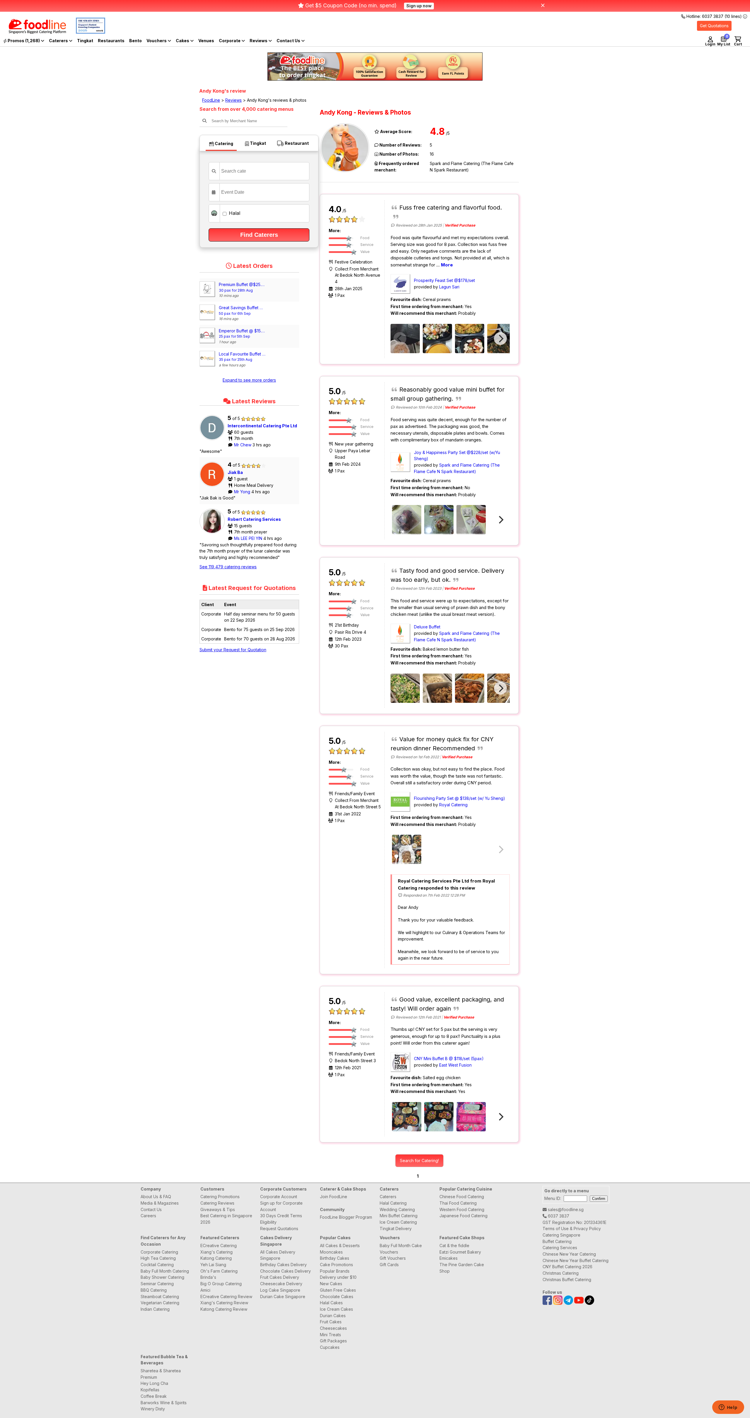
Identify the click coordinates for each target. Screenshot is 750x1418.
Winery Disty (153, 1408)
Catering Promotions (220, 1196)
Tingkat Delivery (396, 1228)
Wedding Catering (397, 1209)
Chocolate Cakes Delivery (285, 1271)
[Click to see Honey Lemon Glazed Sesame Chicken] (437, 688)
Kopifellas (150, 1389)
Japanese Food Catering (463, 1215)
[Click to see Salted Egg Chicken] (406, 1116)
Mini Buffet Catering (398, 1215)
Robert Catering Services (254, 519)
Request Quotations (279, 1228)
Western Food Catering (461, 1209)
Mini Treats (330, 1334)
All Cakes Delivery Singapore (277, 1255)
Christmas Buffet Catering (567, 1279)
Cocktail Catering (157, 1264)
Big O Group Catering (221, 1283)
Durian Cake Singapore (282, 1296)
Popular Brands (335, 1271)
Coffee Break (154, 1396)
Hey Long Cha (154, 1383)
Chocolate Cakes (336, 1296)
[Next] (500, 338)
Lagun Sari (449, 286)
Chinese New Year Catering (569, 1254)
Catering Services (560, 1247)
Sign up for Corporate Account (281, 1206)
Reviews (259, 40)
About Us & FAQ (156, 1196)
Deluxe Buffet (427, 626)
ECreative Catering (218, 1245)
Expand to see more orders (249, 380)
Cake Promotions (336, 1264)
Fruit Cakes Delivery (279, 1277)
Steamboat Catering (160, 1296)
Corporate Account (278, 1196)
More (447, 265)
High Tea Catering (158, 1258)
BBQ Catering (154, 1290)
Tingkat (85, 40)
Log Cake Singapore (280, 1290)
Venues (206, 40)
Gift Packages (333, 1340)
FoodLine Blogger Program (346, 1217)
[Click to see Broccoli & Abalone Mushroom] (405, 688)
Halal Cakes (331, 1302)
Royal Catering (453, 804)
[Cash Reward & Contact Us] (290, 40)
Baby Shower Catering (162, 1277)
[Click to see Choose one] (405, 338)
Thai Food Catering (458, 1203)
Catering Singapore (561, 1234)
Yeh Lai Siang (213, 1264)
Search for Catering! (419, 1160)
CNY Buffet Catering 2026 (567, 1266)
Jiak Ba (235, 472)
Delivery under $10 (338, 1277)
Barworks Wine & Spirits (164, 1402)
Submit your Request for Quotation (233, 649)
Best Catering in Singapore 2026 (226, 1219)
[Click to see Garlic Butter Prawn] (469, 688)
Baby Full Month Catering (165, 1271)
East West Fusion (455, 1064)
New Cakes (331, 1283)
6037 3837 (558, 1215)
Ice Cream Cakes (336, 1309)
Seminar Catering (157, 1283)
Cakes (183, 40)
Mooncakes (331, 1251)
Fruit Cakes (331, 1321)
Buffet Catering (557, 1241)
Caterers (59, 40)
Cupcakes (330, 1347)
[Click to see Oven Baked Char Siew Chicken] (406, 519)
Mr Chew (243, 444)
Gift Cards (389, 1264)
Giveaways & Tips (217, 1209)
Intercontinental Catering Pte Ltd (262, 425)
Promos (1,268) (24, 40)
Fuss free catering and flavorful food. (450, 207)
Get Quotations (714, 25)
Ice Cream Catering (398, 1222)
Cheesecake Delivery (281, 1283)
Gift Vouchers (393, 1258)
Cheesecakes (333, 1328)
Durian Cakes (333, 1315)
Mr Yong (242, 491)
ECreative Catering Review (226, 1296)
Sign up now (419, 5)
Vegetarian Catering (160, 1302)
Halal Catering (393, 1203)
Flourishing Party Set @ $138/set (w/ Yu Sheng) (459, 798)
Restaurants (111, 40)
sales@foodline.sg (565, 1209)
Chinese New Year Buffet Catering (575, 1260)
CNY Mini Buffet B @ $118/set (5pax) (449, 1058)
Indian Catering (155, 1309)
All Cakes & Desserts (340, 1245)
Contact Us (151, 1209)
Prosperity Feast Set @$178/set (444, 280)
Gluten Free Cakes (338, 1290)
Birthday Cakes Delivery (283, 1264)
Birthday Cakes (334, 1258)
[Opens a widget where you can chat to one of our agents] (728, 1407)
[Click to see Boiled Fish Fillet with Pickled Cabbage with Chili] (439, 519)
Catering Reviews (217, 1203)
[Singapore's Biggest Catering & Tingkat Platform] (33, 32)
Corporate (230, 40)
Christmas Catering (561, 1273)
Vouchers (157, 40)
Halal (233, 213)
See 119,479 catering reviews (228, 566)
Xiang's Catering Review (224, 1302)
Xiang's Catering (216, 1251)
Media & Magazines (160, 1203)
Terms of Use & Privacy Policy (572, 1228)
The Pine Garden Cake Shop (461, 1268)
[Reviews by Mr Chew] (214, 440)
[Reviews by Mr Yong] (214, 486)
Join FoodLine (333, 1196)
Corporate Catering (159, 1251)
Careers (148, 1215)
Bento (135, 40)
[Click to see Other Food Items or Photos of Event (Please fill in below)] (471, 519)
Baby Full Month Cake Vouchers (401, 1248)
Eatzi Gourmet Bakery (460, 1251)
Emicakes (448, 1258)
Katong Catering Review (223, 1309)
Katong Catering (216, 1258)
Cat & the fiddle (454, 1245)
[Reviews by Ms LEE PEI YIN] (214, 533)
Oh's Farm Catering (219, 1271)
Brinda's (208, 1277)
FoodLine (211, 100)
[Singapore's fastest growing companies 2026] (86, 32)
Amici (205, 1290)
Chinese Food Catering (461, 1196)
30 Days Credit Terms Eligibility (281, 1219)
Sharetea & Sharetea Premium (161, 1374)
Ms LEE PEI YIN (248, 538)
